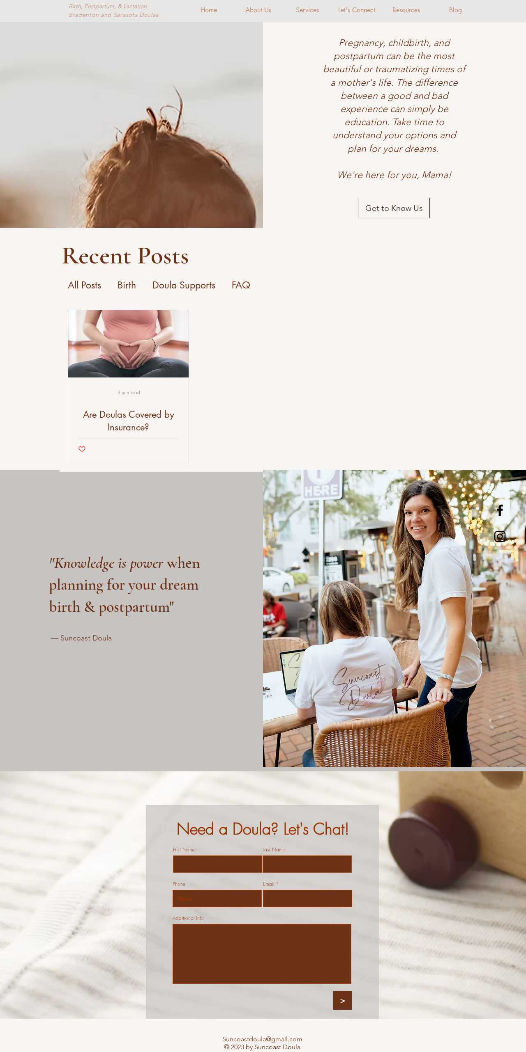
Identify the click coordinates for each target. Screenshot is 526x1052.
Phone (179, 884)
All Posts (84, 285)
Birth (127, 285)
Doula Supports (183, 285)
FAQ (241, 285)
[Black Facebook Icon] (500, 510)
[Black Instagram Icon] (500, 536)
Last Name (274, 849)
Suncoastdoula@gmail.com (262, 1039)
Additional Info (188, 918)
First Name (184, 849)
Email (268, 884)
